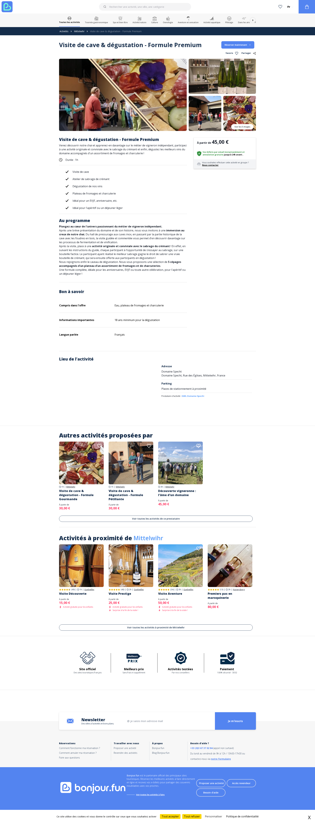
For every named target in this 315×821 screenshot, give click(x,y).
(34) (172, 589)
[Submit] (105, 6)
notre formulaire (221, 758)
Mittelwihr (79, 31)
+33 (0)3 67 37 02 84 (201, 748)
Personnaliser (213, 816)
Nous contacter (210, 165)
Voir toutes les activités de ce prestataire (156, 518)
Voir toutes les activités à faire (150, 794)
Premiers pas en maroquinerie (220, 596)
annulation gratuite (213, 154)
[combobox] (145, 7)
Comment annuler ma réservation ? (77, 752)
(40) (122, 589)
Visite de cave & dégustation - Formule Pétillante (126, 495)
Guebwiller (89, 589)
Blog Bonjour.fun (160, 752)
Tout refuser (192, 816)
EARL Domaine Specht (193, 396)
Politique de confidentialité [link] (242, 816)
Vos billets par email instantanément (222, 152)
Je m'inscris (235, 721)
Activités (64, 31)
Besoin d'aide (210, 792)
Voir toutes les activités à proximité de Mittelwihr (156, 627)
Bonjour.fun (158, 748)
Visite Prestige (120, 594)
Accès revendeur (241, 783)
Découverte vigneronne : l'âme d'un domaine (177, 493)
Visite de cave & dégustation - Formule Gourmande (76, 495)
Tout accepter (170, 816)
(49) (73, 589)
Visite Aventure (170, 594)
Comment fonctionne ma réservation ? (79, 748)
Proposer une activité (125, 748)
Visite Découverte (72, 594)
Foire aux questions (69, 757)
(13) (221, 589)
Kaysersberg (239, 589)
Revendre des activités (125, 752)
